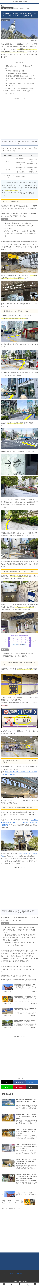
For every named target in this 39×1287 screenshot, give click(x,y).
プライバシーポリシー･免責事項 (11, 1273)
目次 (17, 62)
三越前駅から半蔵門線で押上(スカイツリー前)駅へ (20, 76)
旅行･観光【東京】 (7, 8)
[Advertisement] (19, 119)
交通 (16, 8)
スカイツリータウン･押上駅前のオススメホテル (20, 88)
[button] (32, 1087)
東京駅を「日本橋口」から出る (15, 71)
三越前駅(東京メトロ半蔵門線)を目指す (17, 73)
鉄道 (28, 8)
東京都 (22, 8)
